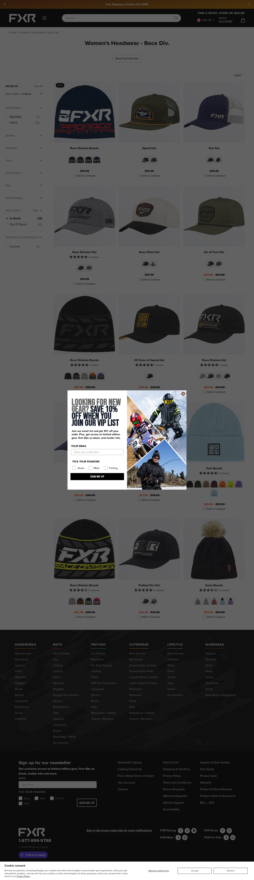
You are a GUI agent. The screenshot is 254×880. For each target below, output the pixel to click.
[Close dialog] (183, 394)
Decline (230, 870)
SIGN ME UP (97, 476)
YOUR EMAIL (78, 446)
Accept (194, 870)
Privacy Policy (23, 876)
